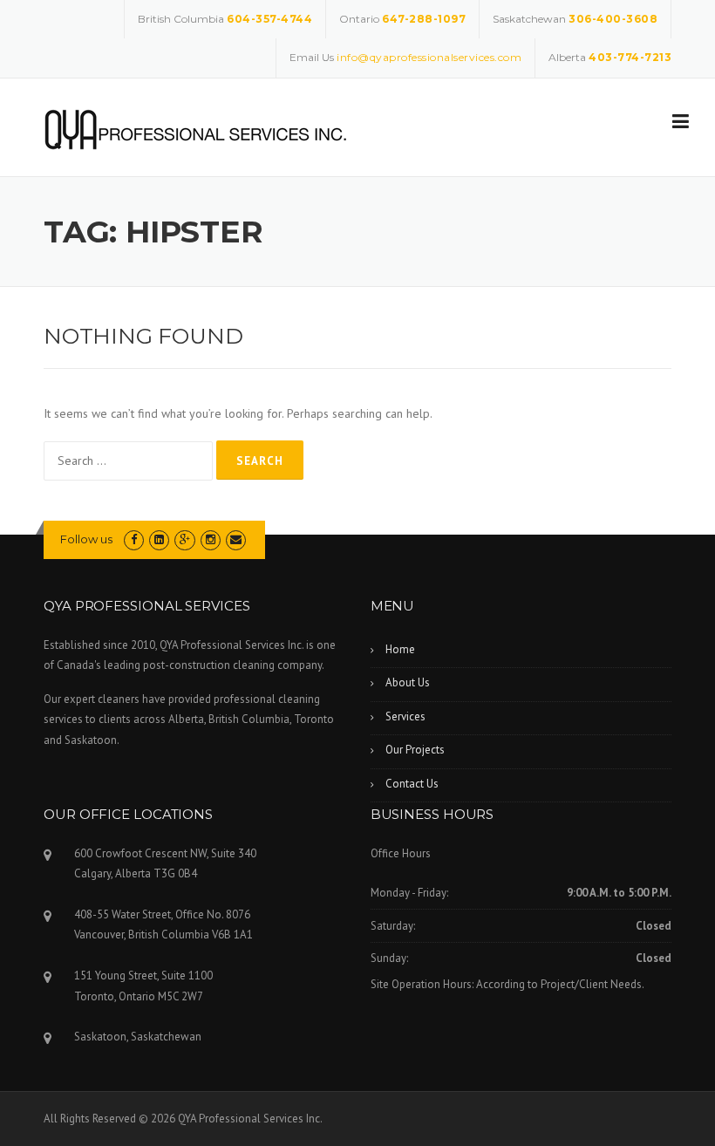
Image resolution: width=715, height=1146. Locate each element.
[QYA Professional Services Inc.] (196, 128)
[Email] (236, 539)
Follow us (86, 539)
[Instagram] (211, 539)
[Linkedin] (159, 539)
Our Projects (415, 749)
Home (400, 649)
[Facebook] (134, 539)
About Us (407, 682)
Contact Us (412, 783)
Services (405, 716)
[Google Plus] (184, 539)
